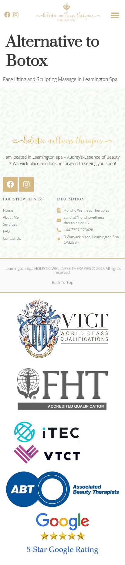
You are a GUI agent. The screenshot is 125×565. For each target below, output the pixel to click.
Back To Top (62, 282)
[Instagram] (16, 14)
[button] (115, 15)
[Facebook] (7, 14)
